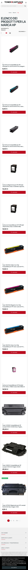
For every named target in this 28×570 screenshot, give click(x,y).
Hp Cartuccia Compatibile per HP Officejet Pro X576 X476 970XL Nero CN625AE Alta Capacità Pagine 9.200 (12, 145)
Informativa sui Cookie (12, 564)
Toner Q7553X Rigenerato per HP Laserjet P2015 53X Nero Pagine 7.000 (14, 506)
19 (17, 520)
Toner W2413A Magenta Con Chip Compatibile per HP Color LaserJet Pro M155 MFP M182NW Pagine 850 (13, 305)
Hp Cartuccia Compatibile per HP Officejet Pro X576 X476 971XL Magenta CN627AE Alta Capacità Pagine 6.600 (13, 65)
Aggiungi (14, 72)
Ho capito (14, 567)
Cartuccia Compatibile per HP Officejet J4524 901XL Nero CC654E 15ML (13, 225)
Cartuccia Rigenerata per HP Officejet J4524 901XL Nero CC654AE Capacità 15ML (13, 185)
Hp (2, 63)
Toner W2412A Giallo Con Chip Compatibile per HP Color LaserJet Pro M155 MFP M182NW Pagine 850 (13, 265)
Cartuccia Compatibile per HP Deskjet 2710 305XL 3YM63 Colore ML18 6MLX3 (13, 385)
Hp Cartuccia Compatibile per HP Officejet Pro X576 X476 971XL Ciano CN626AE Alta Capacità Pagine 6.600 (12, 105)
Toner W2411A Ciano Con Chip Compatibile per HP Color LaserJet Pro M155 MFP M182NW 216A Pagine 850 (13, 346)
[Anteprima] (14, 49)
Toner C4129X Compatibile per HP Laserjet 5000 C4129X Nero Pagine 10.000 (12, 426)
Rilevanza (22, 31)
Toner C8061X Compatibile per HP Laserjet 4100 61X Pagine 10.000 (11, 466)
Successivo (18, 520)
